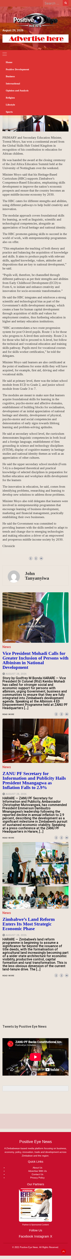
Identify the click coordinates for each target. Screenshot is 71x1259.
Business (10, 76)
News (6, 913)
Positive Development (17, 69)
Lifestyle (10, 104)
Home (9, 62)
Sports (9, 112)
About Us (37, 1167)
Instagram (41, 1236)
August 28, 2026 (16, 935)
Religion (10, 97)
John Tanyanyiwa (37, 576)
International (13, 83)
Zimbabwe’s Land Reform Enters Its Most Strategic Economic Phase (28, 924)
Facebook (26, 1236)
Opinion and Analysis (17, 90)
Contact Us (37, 1174)
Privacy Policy (37, 1177)
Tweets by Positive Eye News (24, 1027)
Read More (8, 976)
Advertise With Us (37, 1171)
